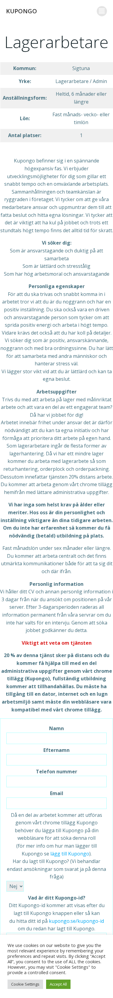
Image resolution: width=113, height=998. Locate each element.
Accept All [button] (58, 984)
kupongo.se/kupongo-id (76, 921)
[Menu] (102, 11)
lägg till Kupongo (69, 853)
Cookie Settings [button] (25, 984)
